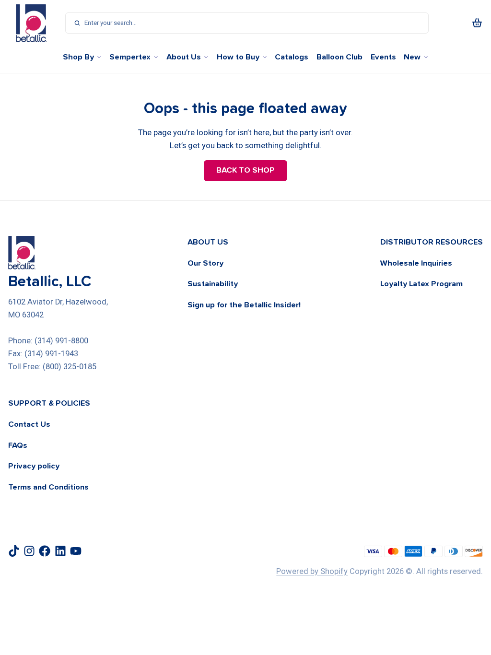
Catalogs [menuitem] (291, 57)
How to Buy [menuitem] (238, 57)
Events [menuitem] (383, 57)
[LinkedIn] (60, 551)
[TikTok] (14, 551)
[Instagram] (29, 551)
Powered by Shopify (312, 571)
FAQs (17, 445)
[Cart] (477, 23)
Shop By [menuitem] (78, 57)
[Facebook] (44, 551)
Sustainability (212, 284)
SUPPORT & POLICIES (49, 403)
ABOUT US (207, 242)
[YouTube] (76, 551)
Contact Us (29, 424)
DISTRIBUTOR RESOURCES (431, 242)
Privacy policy (33, 466)
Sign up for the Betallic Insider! (244, 305)
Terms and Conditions (48, 487)
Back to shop (245, 170)
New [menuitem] (412, 57)
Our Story (205, 263)
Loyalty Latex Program (421, 284)
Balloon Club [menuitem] (339, 57)
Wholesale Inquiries (416, 263)
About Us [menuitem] (183, 57)
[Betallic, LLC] (31, 23)
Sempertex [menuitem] (130, 57)
